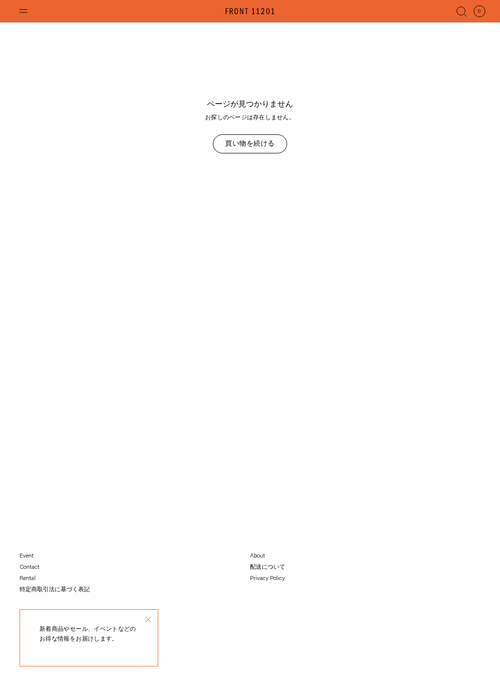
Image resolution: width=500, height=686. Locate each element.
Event (27, 556)
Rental (28, 578)
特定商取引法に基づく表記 (55, 590)
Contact (30, 567)
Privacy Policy (267, 578)
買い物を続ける (250, 144)
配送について (267, 567)
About (257, 556)
